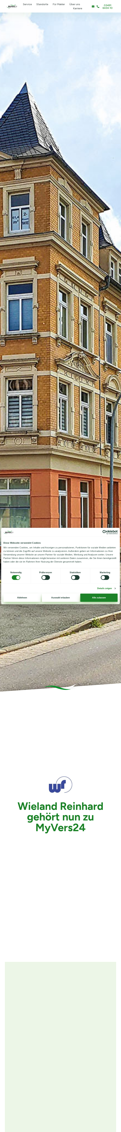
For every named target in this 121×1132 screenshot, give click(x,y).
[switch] (45, 577)
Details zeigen (104, 588)
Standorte (42, 4)
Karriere (77, 8)
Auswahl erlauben (60, 597)
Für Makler (59, 4)
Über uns (74, 4)
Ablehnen (22, 597)
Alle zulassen (99, 597)
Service (27, 4)
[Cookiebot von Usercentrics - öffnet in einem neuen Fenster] (105, 532)
